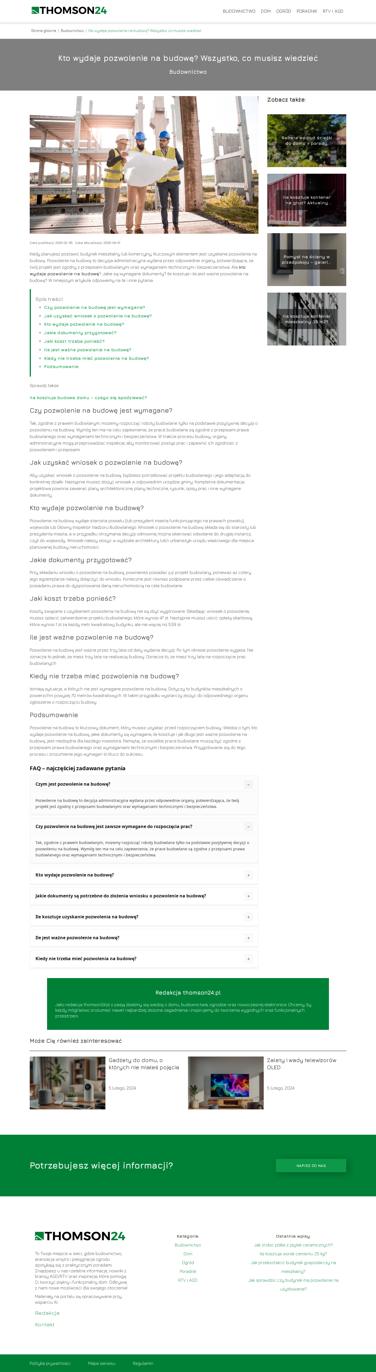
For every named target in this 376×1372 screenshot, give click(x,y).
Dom (266, 11)
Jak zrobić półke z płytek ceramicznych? (293, 1244)
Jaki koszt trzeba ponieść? (74, 341)
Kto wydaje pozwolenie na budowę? (84, 324)
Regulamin (143, 1363)
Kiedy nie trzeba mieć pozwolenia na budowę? (96, 358)
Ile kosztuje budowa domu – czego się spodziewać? (88, 397)
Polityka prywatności (50, 1363)
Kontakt (45, 1324)
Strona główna (44, 30)
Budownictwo (239, 11)
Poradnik (307, 11)
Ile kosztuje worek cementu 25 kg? (293, 1253)
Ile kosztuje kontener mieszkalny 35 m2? (307, 319)
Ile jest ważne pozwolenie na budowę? (87, 349)
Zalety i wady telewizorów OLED (301, 1063)
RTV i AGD (333, 11)
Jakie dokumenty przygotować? (80, 332)
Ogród (283, 11)
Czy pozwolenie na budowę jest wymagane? (94, 307)
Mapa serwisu (101, 1363)
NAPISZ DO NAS (311, 1165)
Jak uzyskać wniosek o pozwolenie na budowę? (98, 315)
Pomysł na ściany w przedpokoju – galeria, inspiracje (307, 259)
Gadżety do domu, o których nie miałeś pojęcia (144, 1063)
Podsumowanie (61, 366)
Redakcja (47, 1313)
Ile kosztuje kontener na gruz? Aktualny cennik (307, 200)
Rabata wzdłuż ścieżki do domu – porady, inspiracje (307, 140)
